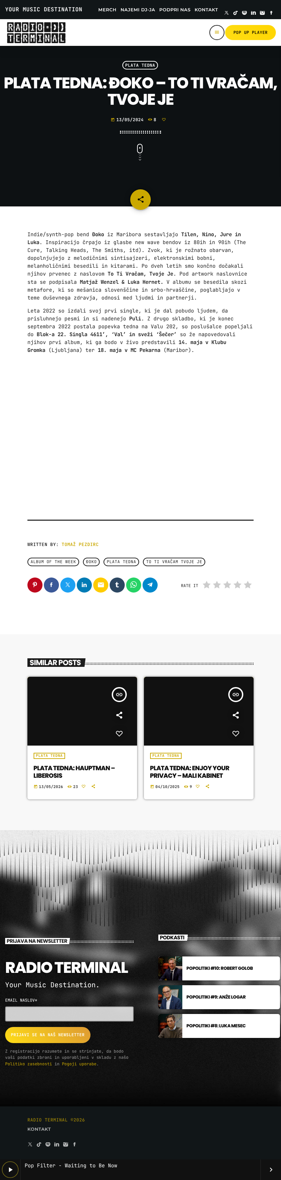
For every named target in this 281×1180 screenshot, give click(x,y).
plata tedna (121, 562)
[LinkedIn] (253, 13)
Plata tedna (140, 65)
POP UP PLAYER (250, 32)
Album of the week (53, 562)
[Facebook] (271, 13)
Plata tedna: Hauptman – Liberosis (74, 772)
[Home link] (36, 33)
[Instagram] (262, 13)
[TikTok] (235, 13)
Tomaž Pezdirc (80, 544)
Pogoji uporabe (79, 1064)
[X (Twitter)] (226, 13)
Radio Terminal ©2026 (56, 1120)
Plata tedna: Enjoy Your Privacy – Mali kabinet (189, 772)
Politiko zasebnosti (28, 1064)
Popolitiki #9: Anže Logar (216, 997)
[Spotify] (244, 13)
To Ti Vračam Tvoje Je (174, 562)
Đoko (91, 562)
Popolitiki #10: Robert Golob (219, 968)
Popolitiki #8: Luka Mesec (216, 1026)
